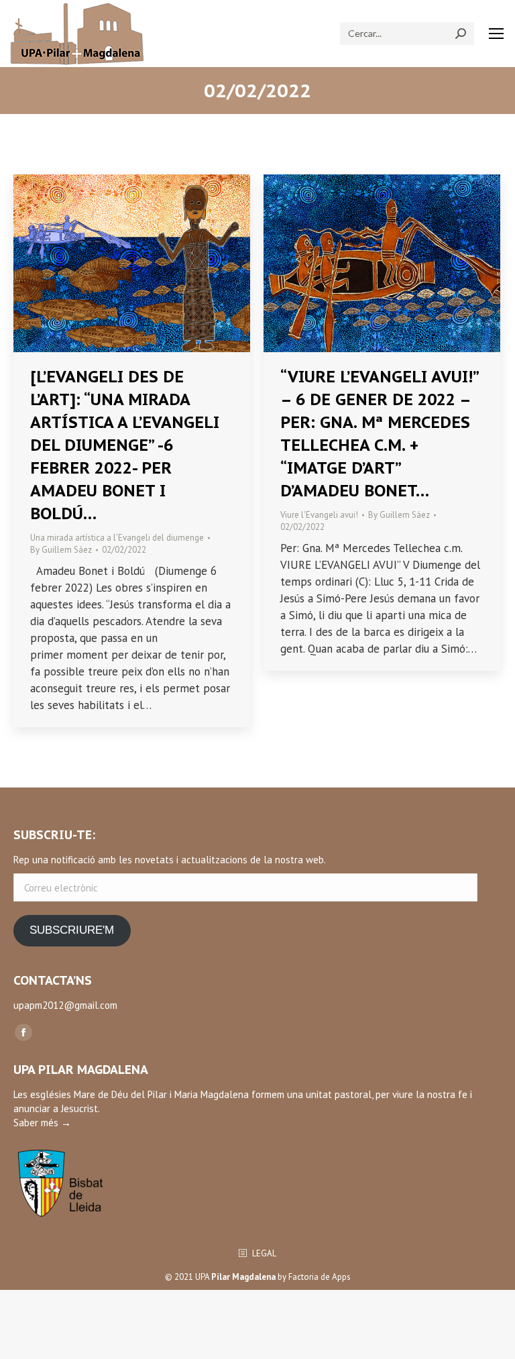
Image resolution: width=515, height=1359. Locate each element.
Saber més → (42, 1122)
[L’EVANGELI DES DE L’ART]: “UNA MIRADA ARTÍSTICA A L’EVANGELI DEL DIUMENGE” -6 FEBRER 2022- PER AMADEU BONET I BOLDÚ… (124, 445)
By (61, 549)
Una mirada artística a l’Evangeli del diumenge (117, 537)
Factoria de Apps (319, 1277)
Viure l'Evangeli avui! (319, 515)
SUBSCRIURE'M (72, 930)
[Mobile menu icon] (496, 33)
